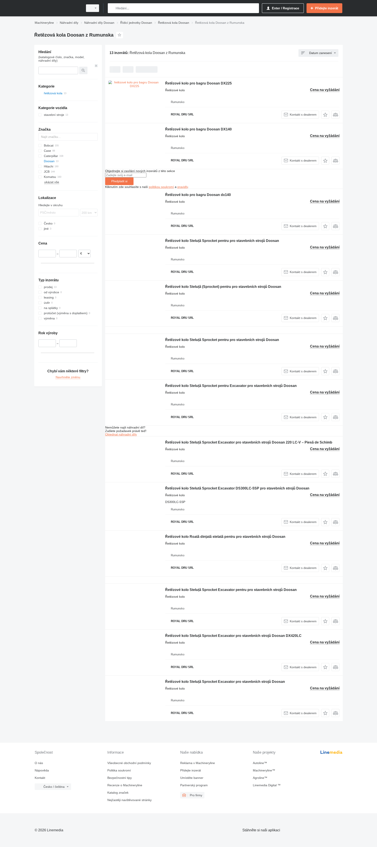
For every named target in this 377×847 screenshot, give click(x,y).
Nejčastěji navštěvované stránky (129, 800)
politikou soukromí (161, 187)
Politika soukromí (119, 770)
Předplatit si (119, 181)
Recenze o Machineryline (124, 785)
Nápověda (42, 770)
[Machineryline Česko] (58, 8)
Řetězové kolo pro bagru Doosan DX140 (198, 129)
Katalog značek (118, 792)
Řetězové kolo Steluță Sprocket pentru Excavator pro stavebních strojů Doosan (231, 386)
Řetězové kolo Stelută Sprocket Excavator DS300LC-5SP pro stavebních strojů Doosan (237, 488)
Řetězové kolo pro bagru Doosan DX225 (198, 83)
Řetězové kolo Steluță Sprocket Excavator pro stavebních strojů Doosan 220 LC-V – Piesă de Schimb (248, 442)
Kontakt (40, 778)
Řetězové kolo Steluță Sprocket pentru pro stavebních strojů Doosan (222, 241)
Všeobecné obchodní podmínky (129, 763)
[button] (325, 115)
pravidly (182, 187)
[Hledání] (112, 8)
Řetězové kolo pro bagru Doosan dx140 (198, 195)
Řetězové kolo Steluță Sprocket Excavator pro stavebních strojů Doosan (225, 681)
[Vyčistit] (96, 65)
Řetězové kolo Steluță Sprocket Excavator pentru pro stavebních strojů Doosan (231, 590)
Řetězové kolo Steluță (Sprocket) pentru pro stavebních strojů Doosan (223, 287)
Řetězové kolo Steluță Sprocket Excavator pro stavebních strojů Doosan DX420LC (233, 636)
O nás (39, 763)
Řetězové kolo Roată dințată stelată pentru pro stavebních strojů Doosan (225, 536)
